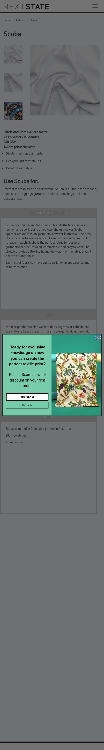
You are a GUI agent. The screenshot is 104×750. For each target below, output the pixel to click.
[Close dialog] (97, 337)
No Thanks (27, 405)
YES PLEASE (27, 397)
